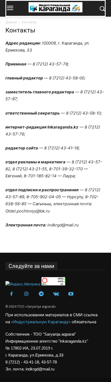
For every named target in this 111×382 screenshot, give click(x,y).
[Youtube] (71, 294)
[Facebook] (11, 294)
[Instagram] (26, 294)
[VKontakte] (56, 294)
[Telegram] (41, 294)
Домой (11, 22)
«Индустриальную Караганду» (41, 321)
